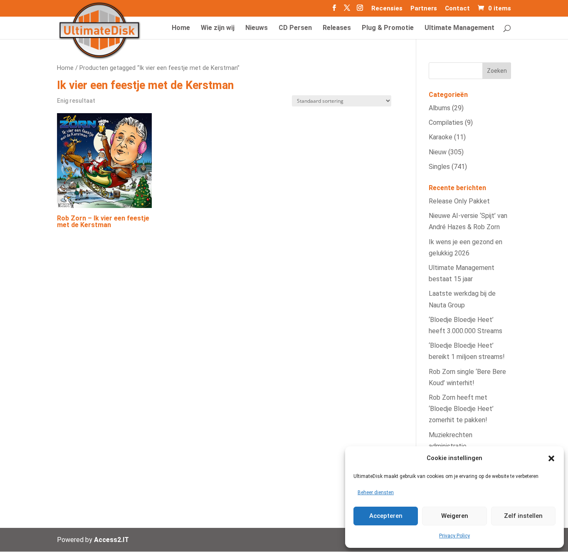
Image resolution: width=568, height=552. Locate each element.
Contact (457, 8)
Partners (423, 8)
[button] (551, 458)
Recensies (387, 8)
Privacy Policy (454, 536)
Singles (439, 167)
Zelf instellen (523, 516)
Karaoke (440, 137)
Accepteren (386, 516)
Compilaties (446, 122)
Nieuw (438, 152)
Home (65, 68)
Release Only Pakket (459, 201)
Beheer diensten (376, 492)
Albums (439, 108)
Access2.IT (111, 540)
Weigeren (454, 516)
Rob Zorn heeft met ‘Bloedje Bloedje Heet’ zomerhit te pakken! (461, 409)
